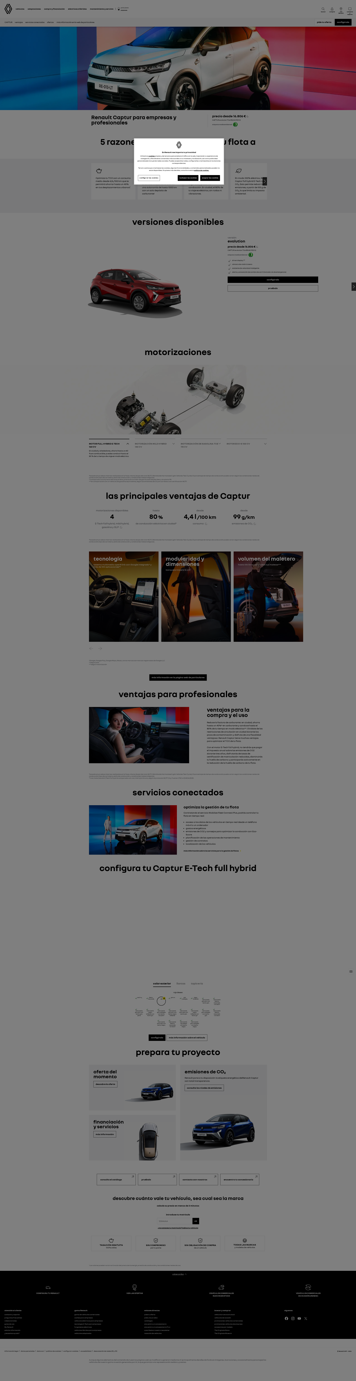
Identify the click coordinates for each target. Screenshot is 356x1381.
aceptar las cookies (210, 178)
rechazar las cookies (188, 178)
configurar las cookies (148, 178)
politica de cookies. (201, 170)
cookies (152, 156)
